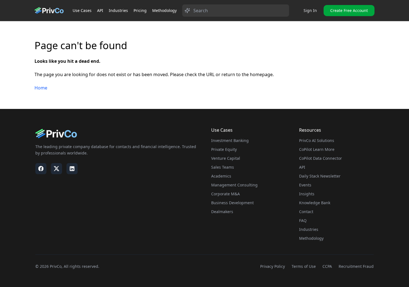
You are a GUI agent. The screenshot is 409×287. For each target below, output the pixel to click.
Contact (306, 211)
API (100, 10)
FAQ (303, 220)
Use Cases (82, 10)
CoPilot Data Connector (320, 158)
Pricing (140, 10)
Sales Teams (222, 167)
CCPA (327, 266)
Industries (118, 10)
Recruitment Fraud (356, 266)
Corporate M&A (225, 193)
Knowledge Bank (314, 202)
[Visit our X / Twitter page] (56, 168)
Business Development (232, 202)
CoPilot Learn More (316, 149)
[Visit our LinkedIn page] (72, 168)
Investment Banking (230, 140)
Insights (306, 193)
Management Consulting (234, 185)
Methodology (164, 10)
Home (41, 88)
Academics (221, 176)
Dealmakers (222, 211)
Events (305, 185)
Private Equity (224, 149)
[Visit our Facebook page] (40, 168)
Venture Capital (225, 158)
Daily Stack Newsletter (320, 176)
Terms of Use (304, 266)
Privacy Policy (272, 266)
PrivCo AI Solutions (316, 140)
